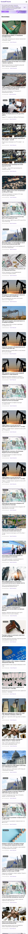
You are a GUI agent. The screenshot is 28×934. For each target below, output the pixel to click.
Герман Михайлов (13, 68)
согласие (15, 6)
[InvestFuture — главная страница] (6, 2)
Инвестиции (5, 830)
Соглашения (8, 8)
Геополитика (5, 229)
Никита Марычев (13, 42)
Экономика (5, 22)
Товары (4, 74)
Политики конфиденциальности (8, 9)
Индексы (5, 100)
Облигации (5, 255)
